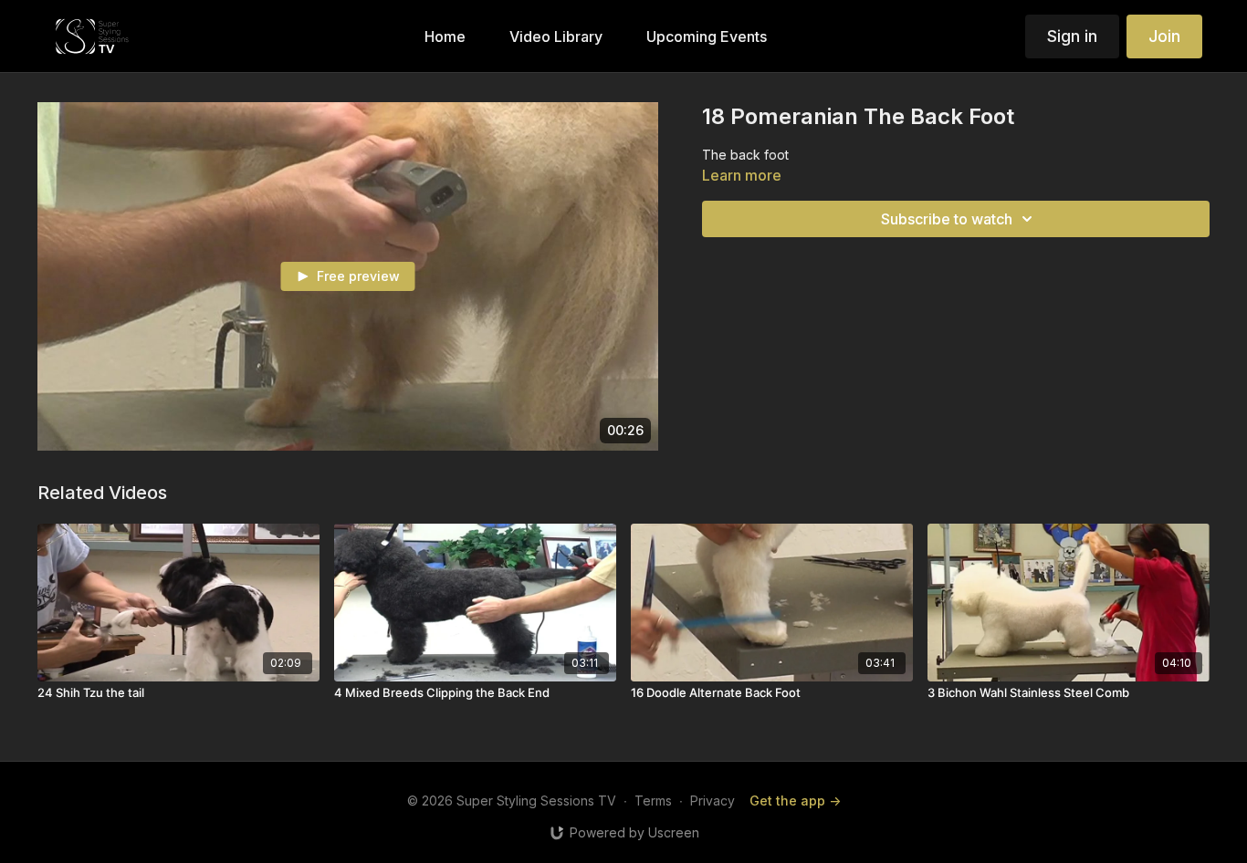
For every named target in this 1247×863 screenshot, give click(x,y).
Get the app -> (795, 800)
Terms (653, 800)
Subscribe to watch (946, 219)
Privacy (712, 800)
